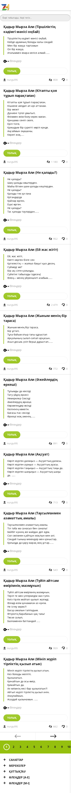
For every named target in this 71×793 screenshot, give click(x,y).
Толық (12, 71)
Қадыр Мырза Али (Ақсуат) (26, 454)
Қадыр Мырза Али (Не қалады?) (30, 172)
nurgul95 (12, 79)
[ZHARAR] (5, 5)
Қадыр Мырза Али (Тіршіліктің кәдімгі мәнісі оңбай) (29, 29)
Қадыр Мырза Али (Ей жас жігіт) (30, 249)
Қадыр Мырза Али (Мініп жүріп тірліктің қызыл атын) (29, 661)
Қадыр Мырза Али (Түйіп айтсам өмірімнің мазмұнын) (31, 583)
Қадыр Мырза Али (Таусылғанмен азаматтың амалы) (32, 515)
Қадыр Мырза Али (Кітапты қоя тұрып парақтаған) (30, 93)
